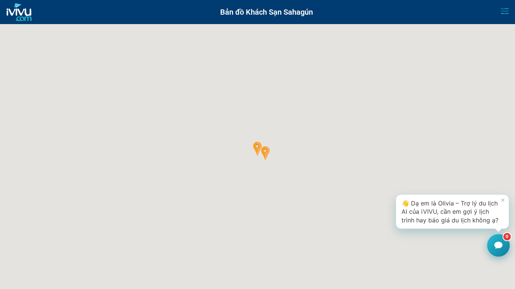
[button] (257, 149)
